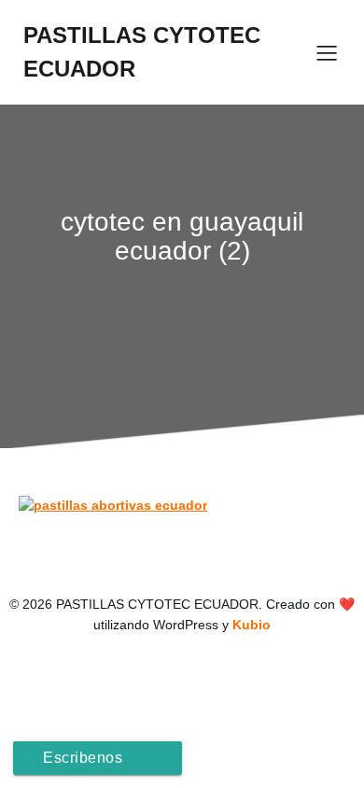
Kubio (251, 624)
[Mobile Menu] (327, 52)
